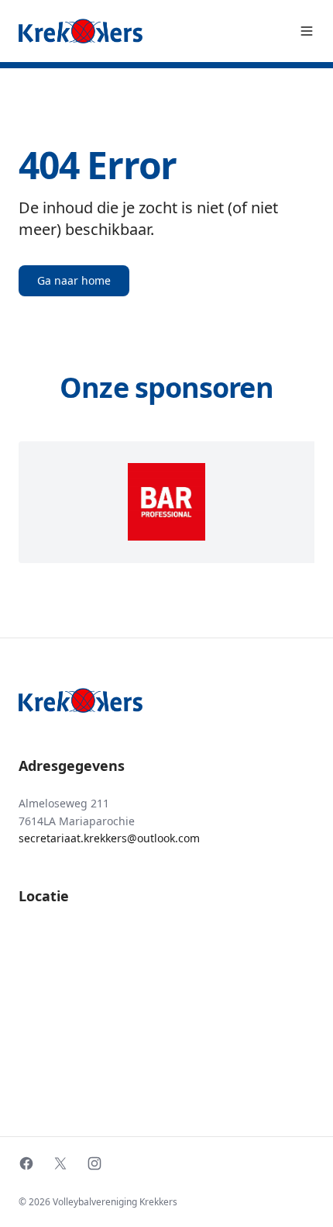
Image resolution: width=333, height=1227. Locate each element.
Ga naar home (74, 280)
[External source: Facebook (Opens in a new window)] (26, 1163)
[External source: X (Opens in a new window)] (60, 1163)
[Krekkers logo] (80, 31)
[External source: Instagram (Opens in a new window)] (94, 1163)
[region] (166, 502)
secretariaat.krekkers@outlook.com (109, 838)
